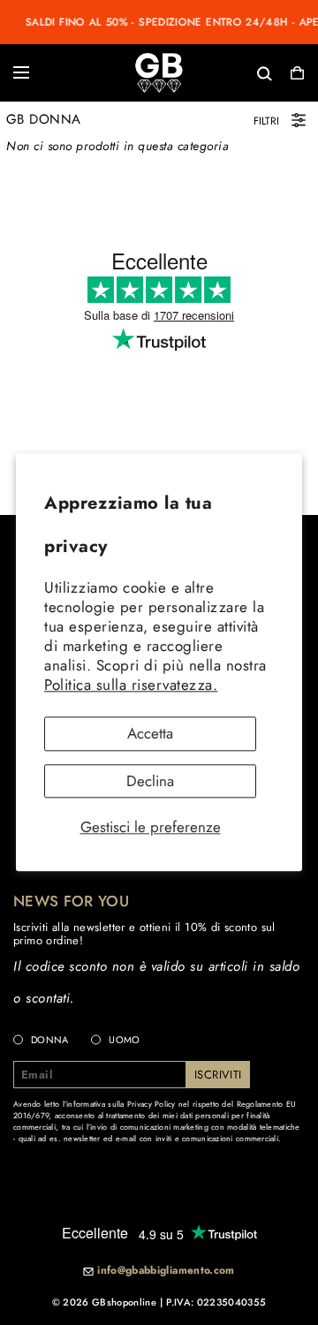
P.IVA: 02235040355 (216, 1302)
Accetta (150, 733)
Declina (150, 780)
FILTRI (266, 120)
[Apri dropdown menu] (21, 72)
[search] (207, 72)
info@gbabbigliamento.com (166, 1271)
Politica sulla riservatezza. (130, 684)
